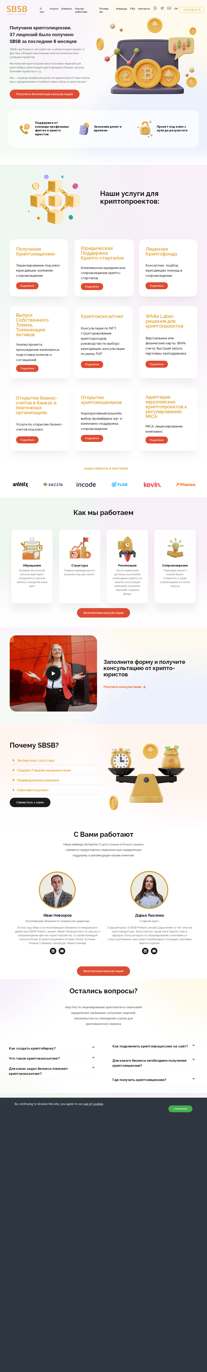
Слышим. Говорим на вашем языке (44, 770)
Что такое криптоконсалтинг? (34, 1058)
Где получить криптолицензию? (139, 1080)
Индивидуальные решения (38, 780)
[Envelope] (62, 951)
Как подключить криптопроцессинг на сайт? (150, 1046)
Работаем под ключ (32, 790)
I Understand (180, 1108)
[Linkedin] (53, 951)
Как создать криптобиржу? (32, 1048)
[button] (56, 760)
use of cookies (93, 1104)
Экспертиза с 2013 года (35, 760)
